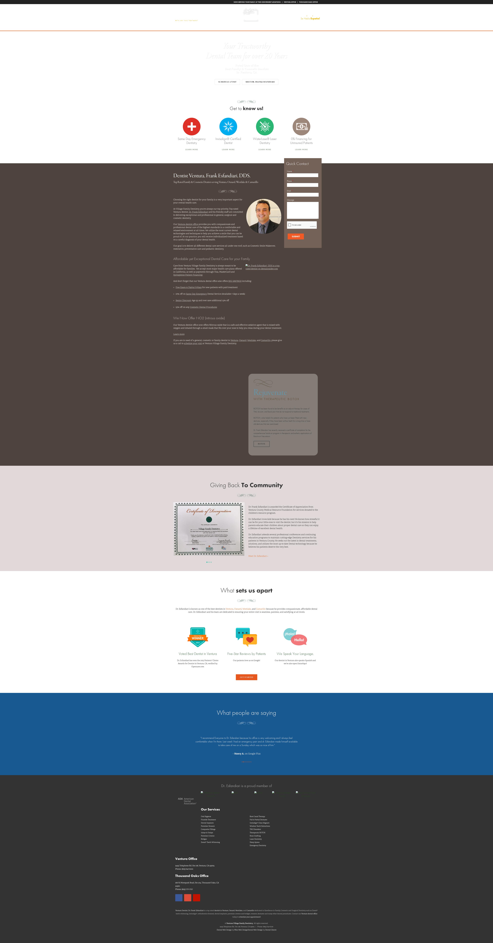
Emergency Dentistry (258, 842)
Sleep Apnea (254, 839)
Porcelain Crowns (207, 832)
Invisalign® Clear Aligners (259, 819)
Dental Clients (270, 926)
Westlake (251, 340)
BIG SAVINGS (234, 281)
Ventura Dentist (181, 907)
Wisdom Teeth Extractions (260, 822)
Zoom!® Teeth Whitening (210, 839)
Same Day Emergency (196, 294)
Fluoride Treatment (208, 816)
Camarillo (266, 340)
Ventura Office (186, 855)
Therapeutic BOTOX (257, 829)
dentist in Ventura (221, 907)
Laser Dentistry (256, 835)
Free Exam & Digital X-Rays (189, 287)
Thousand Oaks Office (191, 872)
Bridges (204, 835)
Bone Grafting (255, 832)
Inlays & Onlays (207, 829)
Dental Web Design (224, 926)
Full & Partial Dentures (258, 816)
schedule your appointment (249, 913)
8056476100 (310, 15)
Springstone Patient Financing (187, 275)
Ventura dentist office (188, 224)
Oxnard (242, 340)
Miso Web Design (241, 926)
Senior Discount (183, 300)
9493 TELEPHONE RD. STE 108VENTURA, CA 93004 (306, 11)
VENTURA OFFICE (290, 2)
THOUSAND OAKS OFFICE (308, 2)
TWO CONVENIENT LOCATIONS (269, 2)
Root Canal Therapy (257, 813)
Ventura (234, 340)
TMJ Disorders (255, 826)
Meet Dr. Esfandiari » (258, 556)
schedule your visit (193, 343)
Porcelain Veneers (208, 822)
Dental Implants (207, 819)
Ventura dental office (309, 910)
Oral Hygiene (206, 813)
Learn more (178, 334)
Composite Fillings (208, 826)
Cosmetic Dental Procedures (203, 307)
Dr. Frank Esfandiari (198, 212)
